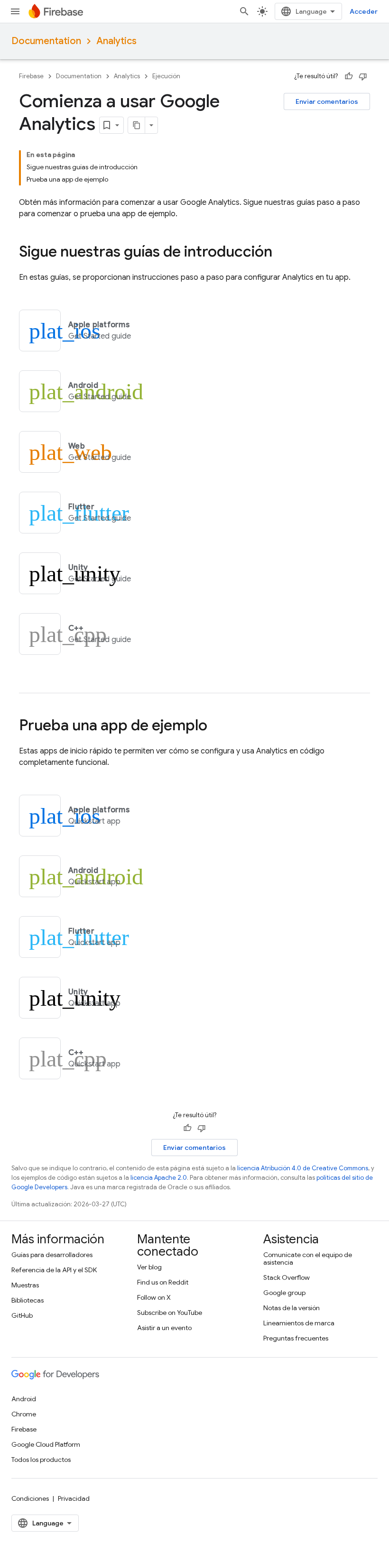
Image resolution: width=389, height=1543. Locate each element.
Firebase (31, 76)
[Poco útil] (363, 76)
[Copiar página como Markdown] (136, 125)
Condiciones (30, 1498)
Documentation (46, 41)
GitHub (22, 1315)
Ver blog (149, 1267)
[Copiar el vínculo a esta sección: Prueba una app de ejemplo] (216, 726)
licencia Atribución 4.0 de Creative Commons (302, 1168)
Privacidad (74, 1498)
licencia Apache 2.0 (158, 1178)
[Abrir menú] (15, 11)
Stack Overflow (286, 1277)
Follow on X (154, 1297)
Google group (284, 1292)
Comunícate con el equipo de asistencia (307, 1258)
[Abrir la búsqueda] (244, 11)
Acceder (364, 11)
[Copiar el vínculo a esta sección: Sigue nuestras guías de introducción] (281, 252)
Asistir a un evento (164, 1327)
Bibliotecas (27, 1300)
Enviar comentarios (327, 101)
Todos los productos (41, 1459)
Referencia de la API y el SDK (54, 1270)
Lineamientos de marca (298, 1323)
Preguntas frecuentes (295, 1338)
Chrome (23, 1414)
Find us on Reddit (162, 1282)
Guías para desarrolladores (52, 1254)
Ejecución (166, 76)
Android (23, 1399)
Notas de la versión (291, 1308)
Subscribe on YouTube (169, 1312)
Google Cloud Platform (45, 1444)
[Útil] (349, 76)
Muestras (25, 1285)
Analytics (116, 41)
